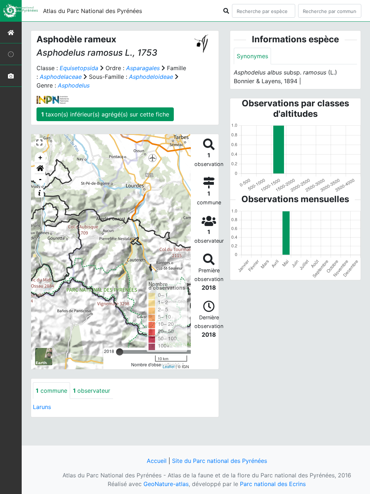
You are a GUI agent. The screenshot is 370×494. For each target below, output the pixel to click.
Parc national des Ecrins (273, 483)
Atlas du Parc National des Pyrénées (92, 10)
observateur (91, 390)
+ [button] (40, 157)
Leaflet (169, 366)
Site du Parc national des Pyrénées (219, 460)
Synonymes (252, 56)
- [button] (40, 179)
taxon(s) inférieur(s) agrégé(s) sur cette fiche (105, 114)
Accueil (157, 460)
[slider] (119, 351)
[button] (40, 168)
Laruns (42, 406)
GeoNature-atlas (166, 483)
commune (51, 390)
